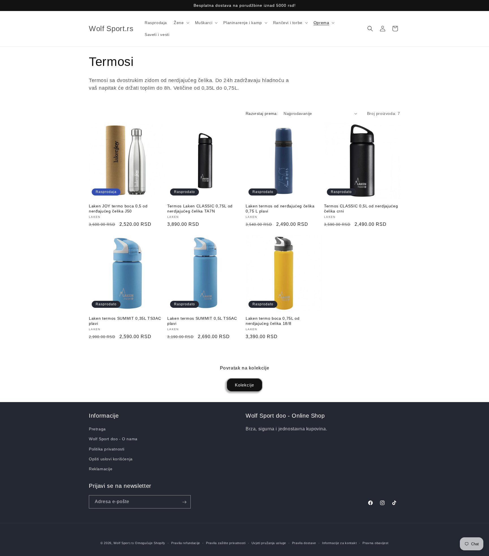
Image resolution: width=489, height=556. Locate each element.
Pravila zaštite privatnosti (226, 542)
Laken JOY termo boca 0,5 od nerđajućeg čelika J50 (118, 208)
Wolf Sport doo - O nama (113, 439)
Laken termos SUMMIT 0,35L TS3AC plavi (125, 321)
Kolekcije (244, 385)
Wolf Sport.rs (123, 543)
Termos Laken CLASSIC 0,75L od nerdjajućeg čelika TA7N (200, 208)
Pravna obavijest (376, 542)
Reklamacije (101, 469)
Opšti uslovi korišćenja (111, 459)
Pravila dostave (304, 542)
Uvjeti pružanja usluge (269, 542)
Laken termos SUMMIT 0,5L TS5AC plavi (202, 321)
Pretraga (97, 429)
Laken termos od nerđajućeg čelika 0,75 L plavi (280, 208)
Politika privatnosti (107, 449)
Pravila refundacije (185, 542)
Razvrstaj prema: (262, 113)
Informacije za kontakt (339, 542)
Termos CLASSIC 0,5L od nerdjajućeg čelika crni (361, 208)
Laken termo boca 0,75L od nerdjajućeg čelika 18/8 (273, 321)
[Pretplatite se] (184, 502)
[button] (180, 23)
